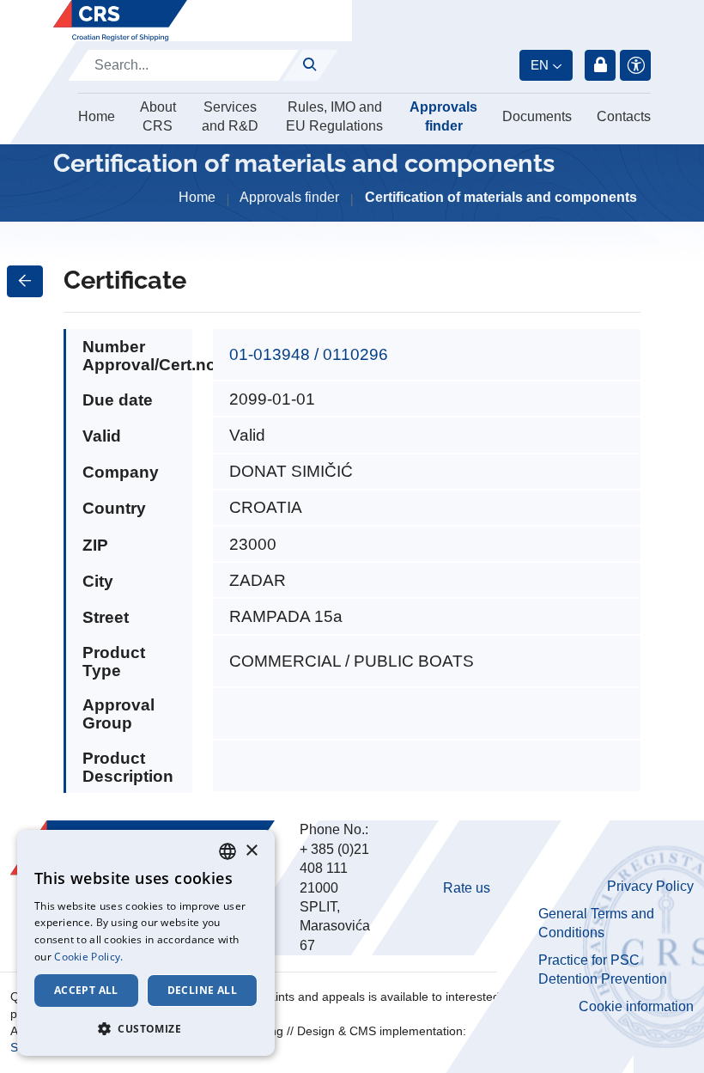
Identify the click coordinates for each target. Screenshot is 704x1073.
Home (96, 116)
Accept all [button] (86, 990)
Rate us (466, 888)
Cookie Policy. (88, 956)
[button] (146, 1028)
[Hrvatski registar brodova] (120, 20)
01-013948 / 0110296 (308, 354)
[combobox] (227, 851)
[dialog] (146, 943)
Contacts (624, 116)
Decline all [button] (202, 990)
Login (600, 65)
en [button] (540, 65)
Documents (537, 116)
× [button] (251, 850)
